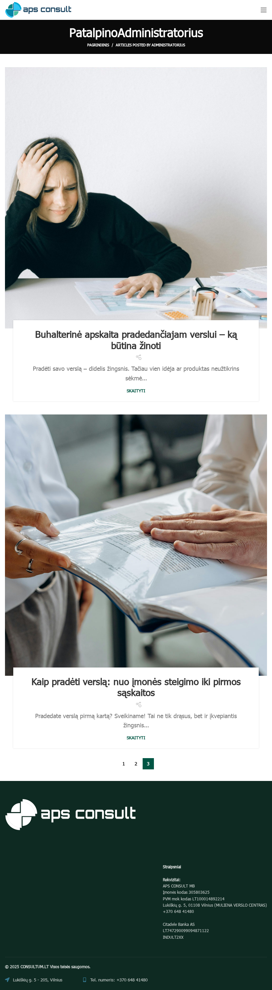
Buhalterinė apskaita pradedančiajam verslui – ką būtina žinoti (136, 339)
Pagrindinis (98, 45)
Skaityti (136, 391)
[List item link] (115, 979)
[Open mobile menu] (263, 10)
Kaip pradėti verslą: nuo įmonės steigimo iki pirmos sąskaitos (136, 686)
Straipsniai (172, 866)
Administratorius (160, 31)
